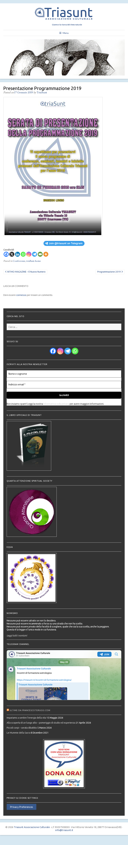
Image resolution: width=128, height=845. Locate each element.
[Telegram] (34, 254)
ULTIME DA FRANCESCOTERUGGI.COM (30, 710)
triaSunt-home (33, 261)
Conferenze (19, 261)
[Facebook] (6, 254)
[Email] (40, 254)
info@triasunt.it (64, 830)
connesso (21, 295)
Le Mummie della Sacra (18, 732)
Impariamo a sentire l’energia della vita (26, 717)
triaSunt (42, 92)
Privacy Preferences (21, 806)
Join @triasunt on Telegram (65, 243)
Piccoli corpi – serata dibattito (22, 727)
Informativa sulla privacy (56, 403)
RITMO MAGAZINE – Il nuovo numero (26, 271)
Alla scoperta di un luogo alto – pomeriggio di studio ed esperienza (41, 722)
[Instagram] (28, 254)
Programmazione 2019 (109, 271)
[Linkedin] (17, 254)
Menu (66, 32)
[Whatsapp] (23, 254)
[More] (45, 254)
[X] (11, 254)
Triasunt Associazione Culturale (32, 827)
